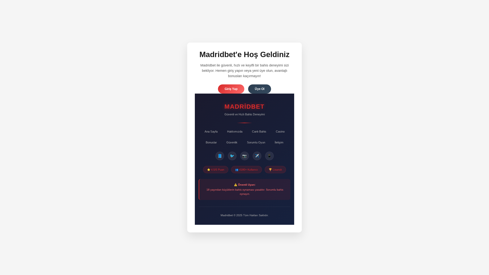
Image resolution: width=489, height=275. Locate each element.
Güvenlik (231, 142)
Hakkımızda (234, 131)
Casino (280, 131)
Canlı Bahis (259, 131)
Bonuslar (211, 142)
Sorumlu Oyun (256, 142)
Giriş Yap (231, 89)
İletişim (279, 142)
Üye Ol (259, 89)
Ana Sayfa (211, 131)
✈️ (257, 156)
